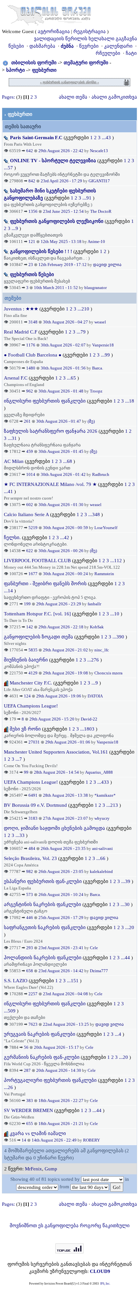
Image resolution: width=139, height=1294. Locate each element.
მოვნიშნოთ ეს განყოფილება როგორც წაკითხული (70, 1225)
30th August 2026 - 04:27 (66, 322)
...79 (82, 331)
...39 (126, 881)
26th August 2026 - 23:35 (64, 848)
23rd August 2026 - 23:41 (61, 947)
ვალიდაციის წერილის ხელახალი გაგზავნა (85, 38)
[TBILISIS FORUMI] (49, 14)
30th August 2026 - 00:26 (61, 550)
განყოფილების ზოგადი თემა (38, 636)
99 (26, 772)
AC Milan (14, 461)
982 (29, 871)
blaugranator (95, 287)
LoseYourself (105, 527)
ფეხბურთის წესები (32, 274)
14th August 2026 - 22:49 (55, 1140)
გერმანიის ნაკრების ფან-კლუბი (42, 1057)
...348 (94, 514)
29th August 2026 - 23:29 (59, 603)
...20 (129, 927)
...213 (112, 805)
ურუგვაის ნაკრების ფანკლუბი (39, 1034)
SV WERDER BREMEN (28, 1110)
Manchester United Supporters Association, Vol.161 (56, 752)
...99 (106, 354)
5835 (32, 649)
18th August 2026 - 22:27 (61, 1100)
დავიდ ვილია (107, 264)
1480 (30, 368)
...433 (103, 782)
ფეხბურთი (44, 70)
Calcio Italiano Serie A (26, 514)
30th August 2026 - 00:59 (66, 527)
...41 (9, 491)
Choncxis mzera (108, 673)
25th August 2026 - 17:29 (61, 917)
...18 (129, 401)
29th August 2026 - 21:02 (66, 649)
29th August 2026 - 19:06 (59, 696)
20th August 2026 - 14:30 (59, 1070)
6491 (32, 795)
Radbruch (100, 474)
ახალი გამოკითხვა (114, 97)
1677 (32, 573)
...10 (115, 613)
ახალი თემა (73, 97)
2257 (32, 993)
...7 (19, 759)
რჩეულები (108, 53)
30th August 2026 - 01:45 (61, 451)
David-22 (89, 719)
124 (27, 696)
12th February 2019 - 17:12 (63, 264)
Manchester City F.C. (31, 682)
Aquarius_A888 (99, 772)
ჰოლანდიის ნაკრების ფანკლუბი (42, 957)
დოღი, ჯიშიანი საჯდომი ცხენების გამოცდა (54, 828)
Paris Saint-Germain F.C (36, 137)
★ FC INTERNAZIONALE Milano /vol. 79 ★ (50, 484)
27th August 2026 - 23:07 (66, 818)
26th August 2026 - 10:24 (61, 894)
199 (27, 603)
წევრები (89, 46)
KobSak (97, 626)
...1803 (88, 729)
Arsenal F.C (15, 378)
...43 (107, 137)
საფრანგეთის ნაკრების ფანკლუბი (45, 927)
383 (29, 1100)
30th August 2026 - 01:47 (59, 421)
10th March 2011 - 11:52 (56, 287)
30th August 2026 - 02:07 (64, 345)
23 (30, 264)
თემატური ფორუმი (86, 62)
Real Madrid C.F (20, 331)
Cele (94, 947)
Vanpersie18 (103, 345)
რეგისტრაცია (89, 31)
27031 (34, 742)
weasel (100, 322)
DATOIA (95, 696)
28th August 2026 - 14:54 (57, 772)
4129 (32, 673)
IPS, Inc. (105, 1283)
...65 (72, 378)
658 (29, 970)
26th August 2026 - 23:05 (61, 871)
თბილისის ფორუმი (34, 62)
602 (29, 504)
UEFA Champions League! (31, 705)
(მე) (91, 421)
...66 (101, 858)
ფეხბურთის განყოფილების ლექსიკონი (56, 221)
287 (27, 1070)
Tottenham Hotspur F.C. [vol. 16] (37, 613)
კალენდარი (118, 46)
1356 (32, 211)
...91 (87, 197)
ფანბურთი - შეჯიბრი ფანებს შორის (45, 583)
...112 (116, 560)
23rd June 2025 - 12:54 (64, 211)
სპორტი (15, 70)
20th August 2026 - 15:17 (57, 1047)
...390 (118, 636)
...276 (93, 659)
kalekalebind (101, 871)
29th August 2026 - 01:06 (68, 742)
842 (31, 180)
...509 (10, 1010)
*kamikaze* (105, 795)
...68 (68, 461)
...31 (13, 438)
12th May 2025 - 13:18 (61, 241)
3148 (32, 322)
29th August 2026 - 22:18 (61, 626)
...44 (126, 957)
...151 (73, 980)
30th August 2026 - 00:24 (66, 573)
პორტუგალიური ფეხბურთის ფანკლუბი (50, 1080)
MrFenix (33, 1168)
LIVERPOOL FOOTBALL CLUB (38, 560)
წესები (16, 46)
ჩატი (131, 53)
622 (29, 550)
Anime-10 (96, 241)
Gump (51, 1168)
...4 (119, 1034)
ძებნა (67, 46)
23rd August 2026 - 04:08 (66, 993)
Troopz (96, 391)
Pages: (8, 97)
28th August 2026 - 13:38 (66, 795)
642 (29, 150)
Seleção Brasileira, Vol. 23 (30, 858)
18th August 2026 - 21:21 (61, 1123)
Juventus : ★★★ (21, 308)
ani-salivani (102, 848)
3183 (32, 818)
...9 (15, 228)
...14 (9, 590)
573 (29, 894)
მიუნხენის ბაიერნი (26, 659)
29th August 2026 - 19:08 (66, 673)
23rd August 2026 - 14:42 (61, 970)
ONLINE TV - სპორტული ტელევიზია (53, 160)
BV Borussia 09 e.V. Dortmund (35, 805)
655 (29, 1123)
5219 (32, 527)
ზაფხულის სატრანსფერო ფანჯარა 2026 (50, 431)
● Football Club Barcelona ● (32, 354)
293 (29, 947)
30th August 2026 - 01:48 (61, 391)
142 (29, 626)
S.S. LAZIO (15, 980)
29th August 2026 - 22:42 (61, 150)
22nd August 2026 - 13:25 (66, 1024)
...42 (65, 537)
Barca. (97, 368)
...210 (84, 308)
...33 (21, 835)
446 (29, 917)
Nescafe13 (99, 150)
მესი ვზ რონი (25, 729)
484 (31, 848)
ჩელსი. (12, 537)
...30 (126, 904)
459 (29, 451)
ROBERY (91, 1140)
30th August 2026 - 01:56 (64, 368)
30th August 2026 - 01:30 (61, 504)
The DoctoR (101, 211)
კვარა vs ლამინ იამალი (38, 1133)
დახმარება (42, 46)
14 (24, 1140)
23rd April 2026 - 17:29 (62, 180)
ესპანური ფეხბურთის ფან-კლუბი (43, 881)
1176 (30, 345)
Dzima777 (99, 970)
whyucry (102, 818)
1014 (30, 474)
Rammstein (104, 573)
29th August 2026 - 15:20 (52, 719)
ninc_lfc (101, 649)
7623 (32, 1024)
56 (26, 1047)
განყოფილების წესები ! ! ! (41, 251)
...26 (9, 1087)
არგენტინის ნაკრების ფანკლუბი (42, 904)
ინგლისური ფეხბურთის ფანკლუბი (45, 401)
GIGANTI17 (99, 180)
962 (29, 391)
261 (27, 421)
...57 (9, 167)
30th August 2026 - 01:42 (64, 474)
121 (31, 241)
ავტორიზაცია (54, 31)
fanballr (94, 603)
